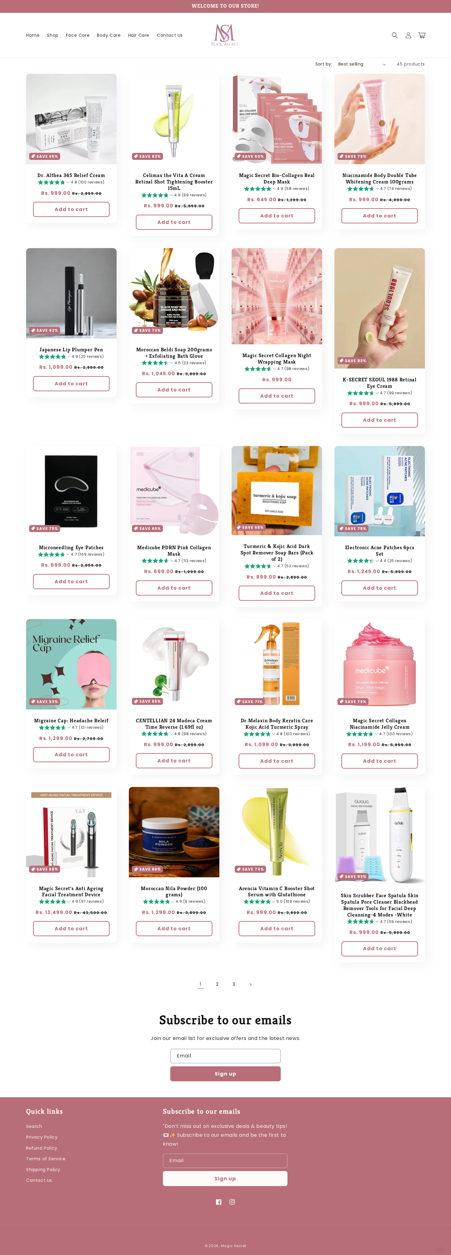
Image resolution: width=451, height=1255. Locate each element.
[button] (395, 35)
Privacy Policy (41, 1137)
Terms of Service (46, 1159)
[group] (71, 183)
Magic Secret (233, 1245)
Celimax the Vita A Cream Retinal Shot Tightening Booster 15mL (174, 181)
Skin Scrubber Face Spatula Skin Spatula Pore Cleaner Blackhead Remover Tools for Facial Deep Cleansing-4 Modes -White (379, 905)
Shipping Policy (43, 1169)
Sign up (225, 1073)
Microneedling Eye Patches (71, 548)
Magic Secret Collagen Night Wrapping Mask (276, 359)
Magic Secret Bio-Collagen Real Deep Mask (277, 178)
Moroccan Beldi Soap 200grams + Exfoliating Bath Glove (174, 353)
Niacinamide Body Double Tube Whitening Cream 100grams (379, 178)
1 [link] (201, 984)
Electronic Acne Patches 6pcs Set (379, 551)
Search (34, 1126)
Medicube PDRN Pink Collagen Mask (174, 551)
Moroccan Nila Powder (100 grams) (174, 892)
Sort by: (323, 64)
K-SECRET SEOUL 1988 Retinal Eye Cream (380, 383)
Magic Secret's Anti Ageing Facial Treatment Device (71, 892)
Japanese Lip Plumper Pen (71, 350)
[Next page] (250, 984)
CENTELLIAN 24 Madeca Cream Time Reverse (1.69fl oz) (174, 724)
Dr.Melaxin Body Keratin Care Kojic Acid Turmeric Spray (277, 724)
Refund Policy (41, 1148)
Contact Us (39, 1180)
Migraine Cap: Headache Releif (71, 721)
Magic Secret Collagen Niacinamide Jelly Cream (380, 724)
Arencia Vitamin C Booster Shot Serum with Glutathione (277, 892)
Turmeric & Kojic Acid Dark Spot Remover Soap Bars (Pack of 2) (277, 552)
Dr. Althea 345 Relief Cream (71, 175)
